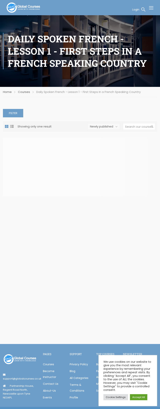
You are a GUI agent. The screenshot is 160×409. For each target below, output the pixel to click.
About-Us (49, 391)
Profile (74, 397)
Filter (13, 113)
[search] (152, 126)
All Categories (79, 378)
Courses (24, 92)
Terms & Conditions (77, 388)
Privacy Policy (79, 364)
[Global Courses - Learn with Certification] (23, 7)
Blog (72, 371)
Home (7, 92)
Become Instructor (49, 374)
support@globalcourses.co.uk (22, 378)
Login (135, 10)
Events (47, 397)
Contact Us (50, 384)
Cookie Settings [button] (116, 397)
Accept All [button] (138, 397)
